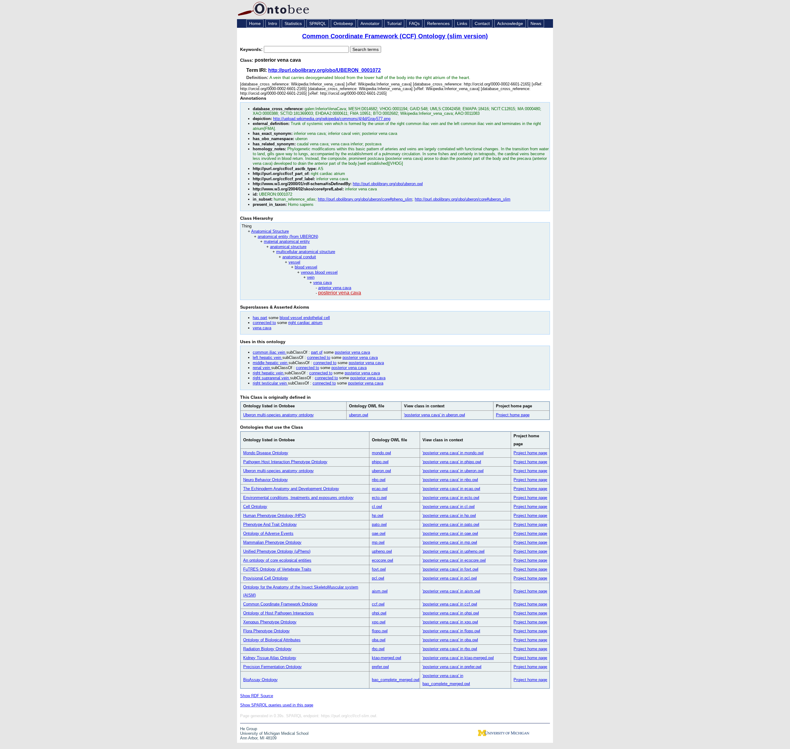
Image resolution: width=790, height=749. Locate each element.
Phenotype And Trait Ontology (270, 524)
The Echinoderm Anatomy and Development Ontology (291, 488)
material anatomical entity (287, 241)
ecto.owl (379, 497)
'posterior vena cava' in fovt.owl (450, 569)
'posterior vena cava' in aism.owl (451, 591)
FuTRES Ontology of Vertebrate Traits (277, 569)
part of (316, 352)
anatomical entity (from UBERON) (288, 236)
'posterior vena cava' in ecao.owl (451, 488)
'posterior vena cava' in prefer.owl (451, 666)
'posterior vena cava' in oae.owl (450, 533)
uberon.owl (358, 415)
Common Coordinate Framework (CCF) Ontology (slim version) (395, 36)
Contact (482, 23)
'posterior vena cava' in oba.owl (450, 640)
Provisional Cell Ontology (265, 578)
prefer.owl (380, 666)
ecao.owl (380, 488)
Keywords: (252, 49)
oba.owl (378, 640)
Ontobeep (343, 23)
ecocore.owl (382, 560)
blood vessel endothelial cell (305, 317)
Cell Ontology (255, 506)
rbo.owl (378, 649)
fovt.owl (379, 569)
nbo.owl (378, 479)
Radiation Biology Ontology (267, 649)
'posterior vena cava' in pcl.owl (449, 578)
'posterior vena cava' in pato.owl (450, 524)
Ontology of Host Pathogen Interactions (278, 613)
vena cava (322, 282)
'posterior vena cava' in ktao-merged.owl (458, 657)
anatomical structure (288, 246)
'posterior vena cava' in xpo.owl (450, 622)
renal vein (262, 367)
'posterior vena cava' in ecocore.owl (454, 560)
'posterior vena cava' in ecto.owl (450, 497)
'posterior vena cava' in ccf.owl (449, 604)
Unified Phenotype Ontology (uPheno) (276, 551)
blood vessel (306, 267)
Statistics (293, 23)
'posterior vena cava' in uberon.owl (434, 415)
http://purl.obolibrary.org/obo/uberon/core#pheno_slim (365, 199)
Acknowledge (510, 23)
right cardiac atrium (305, 322)
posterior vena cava (339, 292)
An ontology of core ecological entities (277, 560)
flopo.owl (380, 631)
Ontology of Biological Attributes (272, 640)
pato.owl (379, 524)
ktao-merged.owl (386, 657)
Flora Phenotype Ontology (266, 631)
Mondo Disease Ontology (265, 453)
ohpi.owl (379, 613)
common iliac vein (269, 352)
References (438, 23)
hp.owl (377, 515)
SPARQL (317, 23)
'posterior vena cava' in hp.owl (449, 515)
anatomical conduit (299, 257)
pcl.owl (378, 578)
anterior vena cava (334, 287)
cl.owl (377, 506)
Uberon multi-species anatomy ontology (278, 415)
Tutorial (394, 23)
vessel (294, 262)
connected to (264, 322)
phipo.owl (380, 462)
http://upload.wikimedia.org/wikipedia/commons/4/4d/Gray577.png (331, 118)
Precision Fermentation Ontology (272, 666)
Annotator (370, 23)
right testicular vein (270, 383)
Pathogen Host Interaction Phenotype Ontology (285, 462)
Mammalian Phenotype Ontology (272, 542)
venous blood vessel (319, 272)
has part (260, 317)
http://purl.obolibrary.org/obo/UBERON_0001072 (324, 70)
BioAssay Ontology (260, 679)
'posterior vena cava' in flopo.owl (451, 631)
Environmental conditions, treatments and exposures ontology (298, 497)
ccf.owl (378, 604)
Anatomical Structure (270, 231)
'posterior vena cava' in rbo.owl (449, 649)
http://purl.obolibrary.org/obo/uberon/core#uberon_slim (462, 199)
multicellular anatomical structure (305, 251)
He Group (248, 728)
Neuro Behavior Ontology (265, 479)
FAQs (414, 23)
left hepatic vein (267, 357)
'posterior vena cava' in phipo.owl (451, 462)
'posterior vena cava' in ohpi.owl (450, 613)
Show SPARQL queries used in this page (276, 705)
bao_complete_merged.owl (395, 679)
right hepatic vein (269, 373)
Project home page (513, 415)
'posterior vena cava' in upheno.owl (453, 551)
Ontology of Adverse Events (268, 533)
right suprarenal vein (271, 378)
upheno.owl (382, 551)
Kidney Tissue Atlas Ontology (269, 657)
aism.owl (380, 591)
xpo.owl (378, 622)
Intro (272, 23)
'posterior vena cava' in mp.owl (449, 542)
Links (462, 23)
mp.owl (378, 542)
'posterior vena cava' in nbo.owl (450, 479)
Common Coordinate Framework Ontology (280, 604)
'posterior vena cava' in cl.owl (448, 506)
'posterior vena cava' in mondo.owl (453, 453)
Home (255, 23)
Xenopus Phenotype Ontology (270, 622)
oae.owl (378, 533)
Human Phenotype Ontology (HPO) (274, 515)
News (535, 23)
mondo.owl (381, 453)
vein (310, 277)
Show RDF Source (256, 695)
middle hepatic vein (271, 362)
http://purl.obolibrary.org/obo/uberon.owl (388, 183)
